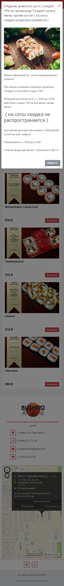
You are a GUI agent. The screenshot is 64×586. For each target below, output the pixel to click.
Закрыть (52, 162)
